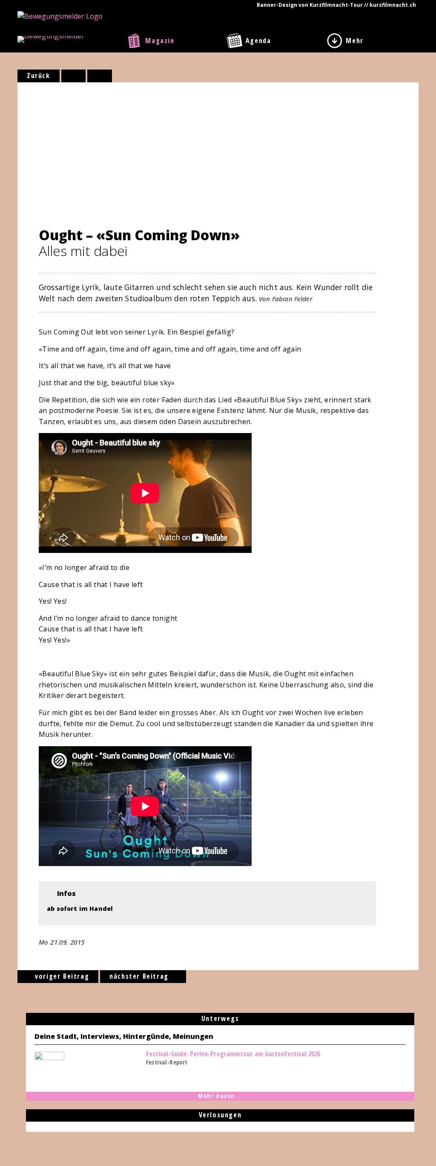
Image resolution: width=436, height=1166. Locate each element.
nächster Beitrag (140, 976)
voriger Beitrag (61, 976)
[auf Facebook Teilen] (73, 76)
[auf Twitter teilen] (99, 76)
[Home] (60, 15)
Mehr (354, 40)
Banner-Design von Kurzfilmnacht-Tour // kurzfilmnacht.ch (336, 5)
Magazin (159, 40)
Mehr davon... (220, 1096)
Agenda (258, 40)
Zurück (38, 75)
